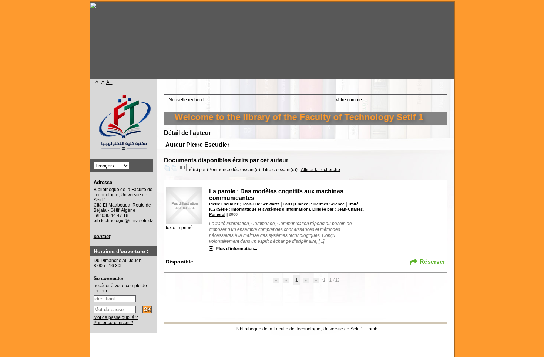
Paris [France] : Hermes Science (314, 204)
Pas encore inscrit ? (113, 322)
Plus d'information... (236, 248)
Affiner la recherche (320, 169)
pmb (373, 329)
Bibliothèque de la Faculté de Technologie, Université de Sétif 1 (300, 329)
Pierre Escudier (223, 204)
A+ (109, 82)
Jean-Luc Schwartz (260, 204)
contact (102, 236)
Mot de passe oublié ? (116, 317)
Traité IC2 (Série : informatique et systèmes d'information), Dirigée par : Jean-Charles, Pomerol (286, 209)
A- (97, 81)
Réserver (432, 262)
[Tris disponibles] (183, 169)
